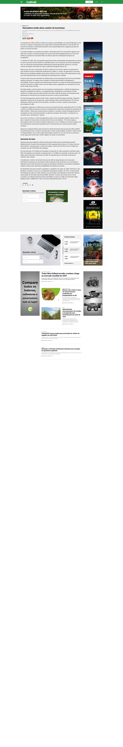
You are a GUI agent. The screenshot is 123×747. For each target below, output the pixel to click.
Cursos (43, 347)
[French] (30, 38)
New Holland (44, 271)
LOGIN (96, 1)
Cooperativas (44, 331)
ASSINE (89, 1)
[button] (21, 2)
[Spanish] (28, 38)
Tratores (48, 271)
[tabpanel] (61, 13)
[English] (26, 38)
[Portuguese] (23, 38)
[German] (32, 38)
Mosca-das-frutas (66, 288)
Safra (63, 307)
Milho (27, 25)
